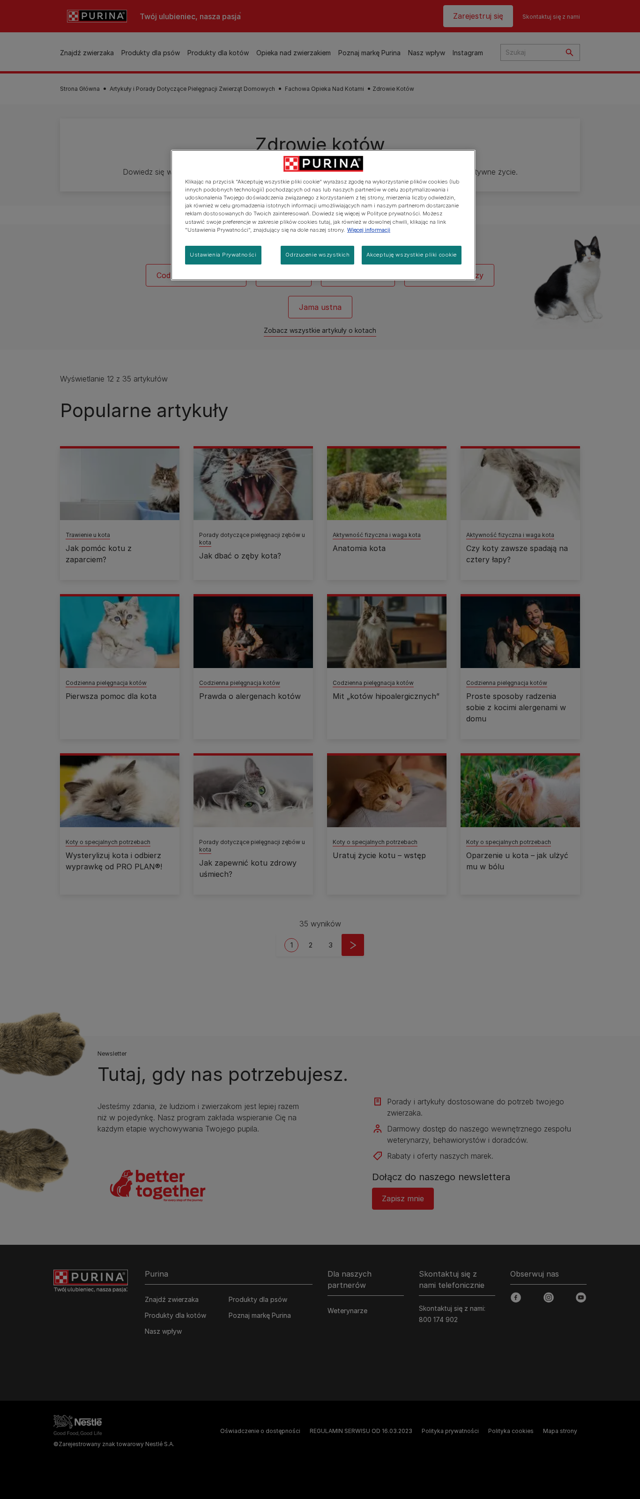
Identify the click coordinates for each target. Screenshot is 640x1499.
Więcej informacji (368, 230)
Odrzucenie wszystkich (317, 254)
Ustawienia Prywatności (223, 254)
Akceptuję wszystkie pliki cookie (411, 254)
